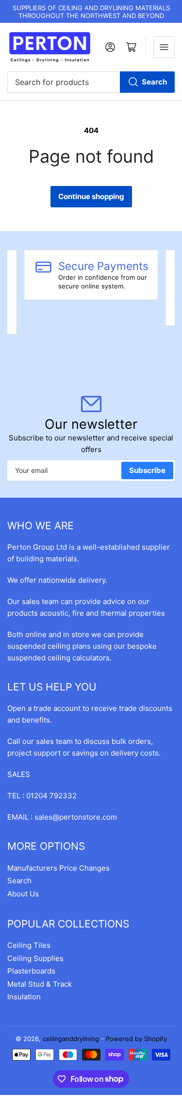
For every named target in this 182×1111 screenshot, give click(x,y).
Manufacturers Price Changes (58, 868)
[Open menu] (164, 47)
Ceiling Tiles (28, 945)
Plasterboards (31, 971)
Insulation (24, 996)
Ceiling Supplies (35, 958)
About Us (23, 893)
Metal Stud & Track (39, 984)
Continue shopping (91, 196)
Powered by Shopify (136, 1039)
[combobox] (91, 82)
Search (154, 81)
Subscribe (147, 470)
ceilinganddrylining (71, 1039)
